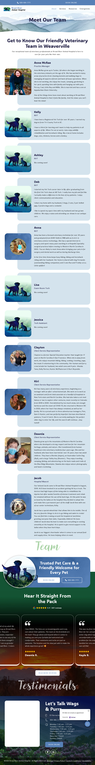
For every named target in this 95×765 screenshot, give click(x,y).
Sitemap (50, 761)
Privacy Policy (59, 761)
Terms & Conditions (73, 761)
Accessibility (86, 761)
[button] (47, 608)
